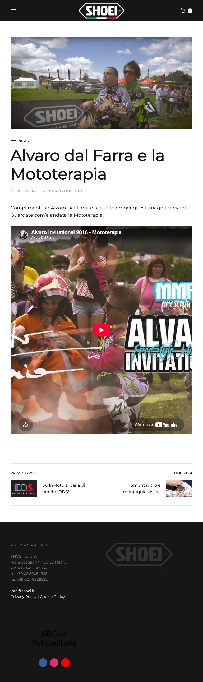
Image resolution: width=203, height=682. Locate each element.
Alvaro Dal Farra (70, 208)
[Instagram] (54, 662)
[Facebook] (43, 662)
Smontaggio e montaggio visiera (142, 488)
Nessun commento (64, 191)
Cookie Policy (52, 596)
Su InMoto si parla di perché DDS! (63, 488)
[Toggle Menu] (13, 11)
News (24, 141)
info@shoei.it (23, 590)
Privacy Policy (24, 596)
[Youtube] (65, 662)
